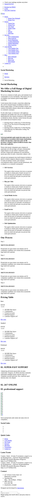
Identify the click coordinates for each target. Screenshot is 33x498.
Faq (9, 30)
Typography (7, 447)
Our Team (11, 26)
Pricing (10, 31)
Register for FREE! (10, 7)
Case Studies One (13, 48)
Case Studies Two (13, 50)
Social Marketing (13, 40)
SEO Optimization (13, 36)
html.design (20, 488)
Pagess (6, 21)
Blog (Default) (12, 56)
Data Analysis (12, 38)
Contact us (7, 63)
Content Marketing (13, 41)
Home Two (11, 20)
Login (6, 9)
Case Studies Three (13, 51)
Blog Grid (11, 60)
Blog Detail (11, 61)
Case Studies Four (13, 53)
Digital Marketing (13, 43)
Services (6, 35)
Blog (5, 55)
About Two (11, 25)
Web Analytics (12, 45)
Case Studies (8, 46)
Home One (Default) (14, 18)
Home (6, 16)
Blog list (10, 58)
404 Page (10, 33)
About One (11, 23)
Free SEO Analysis (9, 10)
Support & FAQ (9, 4)
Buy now (3, 319)
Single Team (11, 28)
